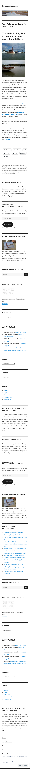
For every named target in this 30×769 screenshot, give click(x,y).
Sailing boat (8, 168)
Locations (21, 167)
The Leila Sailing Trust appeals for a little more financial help (14, 36)
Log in (5, 392)
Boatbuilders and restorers (17, 165)
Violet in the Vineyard (20, 332)
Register (6, 390)
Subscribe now (8, 224)
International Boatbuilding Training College (15, 170)
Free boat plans (6, 746)
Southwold (11, 172)
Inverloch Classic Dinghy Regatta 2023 (14, 555)
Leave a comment (10, 173)
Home (4, 738)
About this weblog (7, 742)
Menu (25, 6)
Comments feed (8, 397)
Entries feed (7, 395)
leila (26, 170)
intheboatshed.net (10, 6)
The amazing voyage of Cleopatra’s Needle (15, 553)
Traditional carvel (15, 168)
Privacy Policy (6, 754)
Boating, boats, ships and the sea (10, 167)
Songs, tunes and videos (9, 750)
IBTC (3, 170)
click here (5, 303)
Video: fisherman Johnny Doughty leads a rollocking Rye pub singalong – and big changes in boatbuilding (14, 567)
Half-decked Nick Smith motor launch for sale (15, 542)
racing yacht (5, 172)
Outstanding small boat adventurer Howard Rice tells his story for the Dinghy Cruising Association (15, 560)
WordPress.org (7, 399)
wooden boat (23, 168)
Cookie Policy (5, 762)
